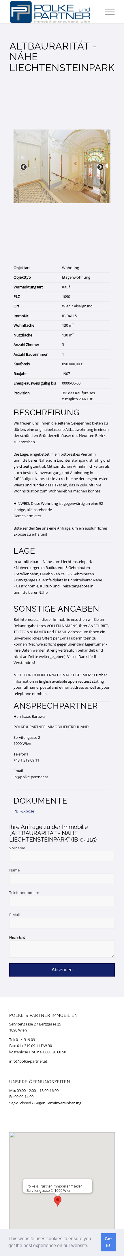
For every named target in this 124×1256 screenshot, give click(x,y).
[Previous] (24, 167)
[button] (90, 1246)
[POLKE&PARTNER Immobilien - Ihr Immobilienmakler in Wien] (51, 11)
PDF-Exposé (24, 811)
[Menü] (107, 11)
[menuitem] (107, 11)
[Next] (100, 167)
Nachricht (17, 937)
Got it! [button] (108, 1242)
